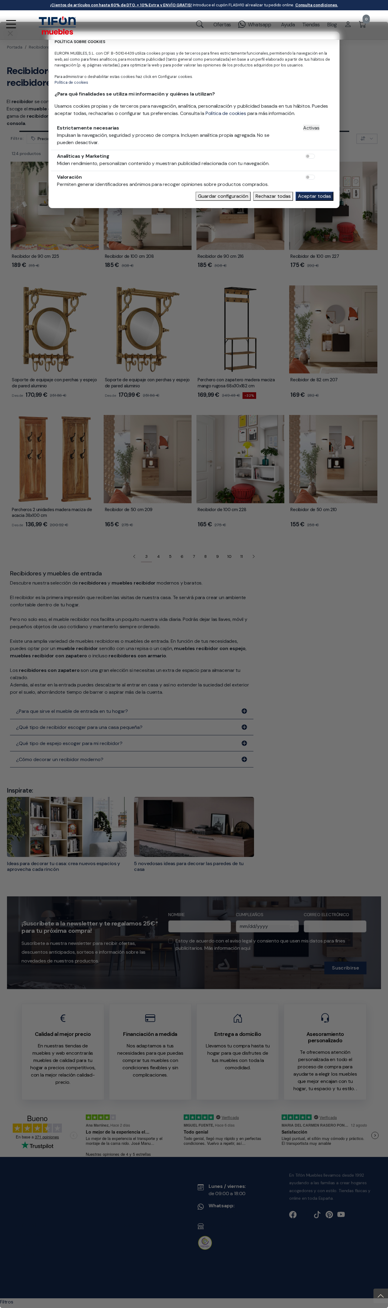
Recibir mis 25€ (274, 681)
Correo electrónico (258, 627)
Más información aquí (149, 661)
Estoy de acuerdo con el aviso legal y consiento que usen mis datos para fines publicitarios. (183, 657)
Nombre (96, 627)
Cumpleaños (174, 627)
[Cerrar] (308, 581)
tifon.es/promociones (162, 613)
